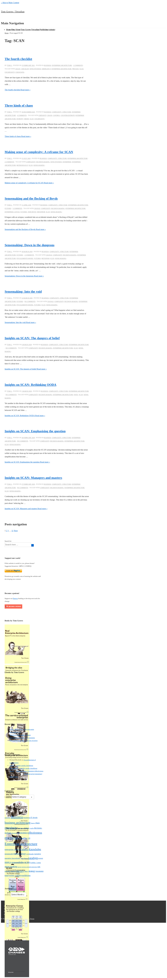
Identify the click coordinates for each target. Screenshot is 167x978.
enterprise (67, 162)
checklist (25, 69)
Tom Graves (26, 30)
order (26, 119)
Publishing (44, 30)
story (26, 871)
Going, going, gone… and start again (22, 729)
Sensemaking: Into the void (23, 291)
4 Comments (22, 115)
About (18, 30)
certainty (42, 115)
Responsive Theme (28, 919)
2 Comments (78, 65)
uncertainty (10, 72)
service (20, 867)
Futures (8, 208)
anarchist (8, 818)
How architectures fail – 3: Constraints (22, 738)
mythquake (30, 854)
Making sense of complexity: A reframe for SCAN (39, 152)
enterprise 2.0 (24, 838)
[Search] (32, 545)
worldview (26, 875)
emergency (46, 69)
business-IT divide (30, 818)
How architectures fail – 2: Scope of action (24, 740)
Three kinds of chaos (19, 105)
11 (12, 531)
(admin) (52, 30)
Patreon (15, 598)
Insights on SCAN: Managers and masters (33, 478)
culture (26, 828)
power (40, 858)
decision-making (43, 162)
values (18, 875)
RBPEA (8, 862)
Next (16, 531)
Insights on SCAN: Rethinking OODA (30, 384)
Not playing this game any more (20, 735)
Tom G (12, 765)
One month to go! (15, 732)
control (56, 115)
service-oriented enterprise (29, 867)
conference (21, 828)
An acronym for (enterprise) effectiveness (29, 771)
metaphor (41, 212)
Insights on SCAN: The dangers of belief (32, 338)
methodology (22, 165)
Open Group (24, 858)
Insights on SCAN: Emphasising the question (35, 431)
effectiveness (35, 69)
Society (20, 870)
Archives (8, 895)
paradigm (33, 858)
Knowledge (35, 849)
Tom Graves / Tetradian (12, 11)
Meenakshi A (14, 768)
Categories (8, 797)
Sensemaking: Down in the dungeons (29, 245)
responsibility (17, 862)
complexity (30, 162)
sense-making (39, 165)
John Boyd (32, 212)
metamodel (9, 854)
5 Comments (17, 208)
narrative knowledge (12, 858)
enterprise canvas (12, 212)
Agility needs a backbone (24, 765)
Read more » (17, 90)
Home (8, 30)
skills (38, 867)
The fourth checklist (18, 59)
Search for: (8, 541)
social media (10, 871)
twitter (12, 875)
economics (23, 832)
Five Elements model (25, 258)
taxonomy (40, 871)
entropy (20, 119)
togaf (7, 875)
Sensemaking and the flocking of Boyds (31, 198)
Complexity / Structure (61, 112)
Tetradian (35, 30)
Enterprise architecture (62, 65)
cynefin (31, 828)
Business (47, 65)
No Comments (29, 301)
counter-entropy (68, 115)
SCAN (81, 69)
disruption (14, 833)
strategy (32, 871)
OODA (76, 395)
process (75, 69)
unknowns (19, 72)
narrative (37, 854)
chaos (17, 69)
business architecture (17, 822)
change (37, 208)
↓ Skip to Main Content (10, 3)
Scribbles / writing (35, 863)
